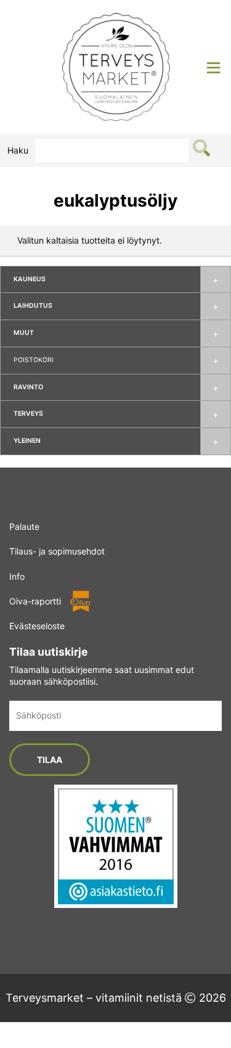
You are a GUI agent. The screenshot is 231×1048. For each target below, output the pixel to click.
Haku (17, 150)
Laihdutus (33, 306)
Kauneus (30, 279)
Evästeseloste (37, 626)
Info (17, 576)
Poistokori (34, 360)
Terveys (28, 414)
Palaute (24, 526)
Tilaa (49, 759)
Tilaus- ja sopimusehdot (57, 551)
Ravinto (28, 387)
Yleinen (27, 441)
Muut (24, 333)
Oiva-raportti (35, 601)
